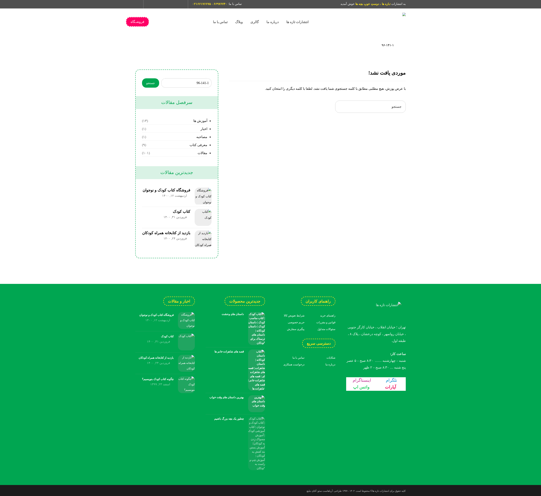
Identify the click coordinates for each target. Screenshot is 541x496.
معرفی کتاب (198, 145)
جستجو (150, 83)
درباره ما (330, 364)
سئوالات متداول (326, 329)
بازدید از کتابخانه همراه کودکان (166, 233)
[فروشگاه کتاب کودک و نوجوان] (203, 196)
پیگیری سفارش (296, 329)
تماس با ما (298, 357)
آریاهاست (327, 490)
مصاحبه (201, 137)
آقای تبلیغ (311, 490)
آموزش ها (200, 121)
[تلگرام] (158, 4)
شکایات (331, 357)
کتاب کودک (181, 211)
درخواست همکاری (294, 364)
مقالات (202, 153)
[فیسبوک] (180, 4)
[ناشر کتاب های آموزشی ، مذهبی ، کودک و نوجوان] (374, 22)
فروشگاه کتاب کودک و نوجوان (166, 190)
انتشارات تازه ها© (379, 490)
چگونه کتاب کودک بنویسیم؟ (158, 379)
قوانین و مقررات (325, 322)
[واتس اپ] (166, 4)
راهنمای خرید (327, 315)
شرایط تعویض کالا (294, 315)
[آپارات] (173, 4)
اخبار (204, 129)
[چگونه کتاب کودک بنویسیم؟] (186, 384)
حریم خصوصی (296, 322)
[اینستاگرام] (151, 4)
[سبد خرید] (137, 3)
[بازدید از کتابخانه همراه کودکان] (203, 238)
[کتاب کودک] (203, 217)
